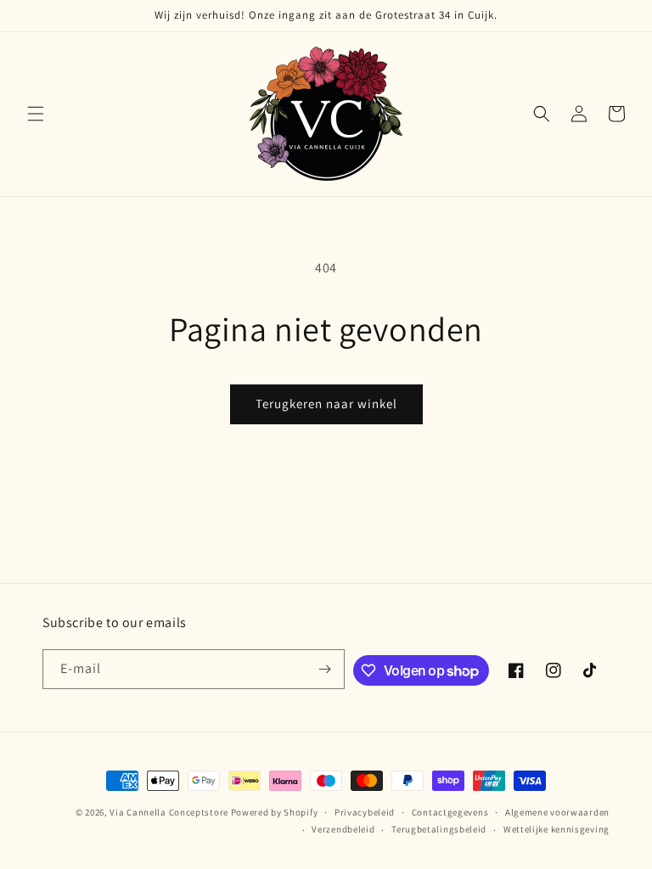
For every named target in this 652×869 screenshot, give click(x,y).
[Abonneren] (325, 669)
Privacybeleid (364, 812)
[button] (35, 113)
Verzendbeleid (343, 829)
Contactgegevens (450, 812)
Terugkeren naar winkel (326, 403)
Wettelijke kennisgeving (556, 829)
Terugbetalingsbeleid (438, 829)
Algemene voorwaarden (557, 812)
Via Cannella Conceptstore (169, 812)
